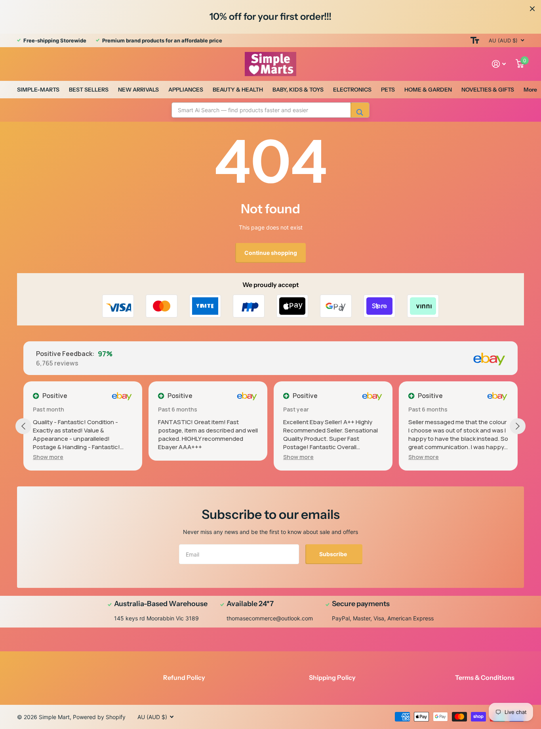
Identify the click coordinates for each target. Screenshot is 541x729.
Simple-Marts (38, 89)
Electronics (352, 89)
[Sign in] (499, 64)
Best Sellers (89, 89)
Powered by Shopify (99, 717)
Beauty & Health (238, 89)
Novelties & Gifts (487, 89)
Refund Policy (184, 677)
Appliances (185, 89)
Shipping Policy (332, 677)
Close (532, 8)
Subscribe (333, 554)
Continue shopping (270, 252)
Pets (388, 89)
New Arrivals (138, 89)
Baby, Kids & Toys (298, 89)
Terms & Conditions (484, 677)
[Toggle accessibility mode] (475, 40)
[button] (48, 457)
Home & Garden (428, 89)
